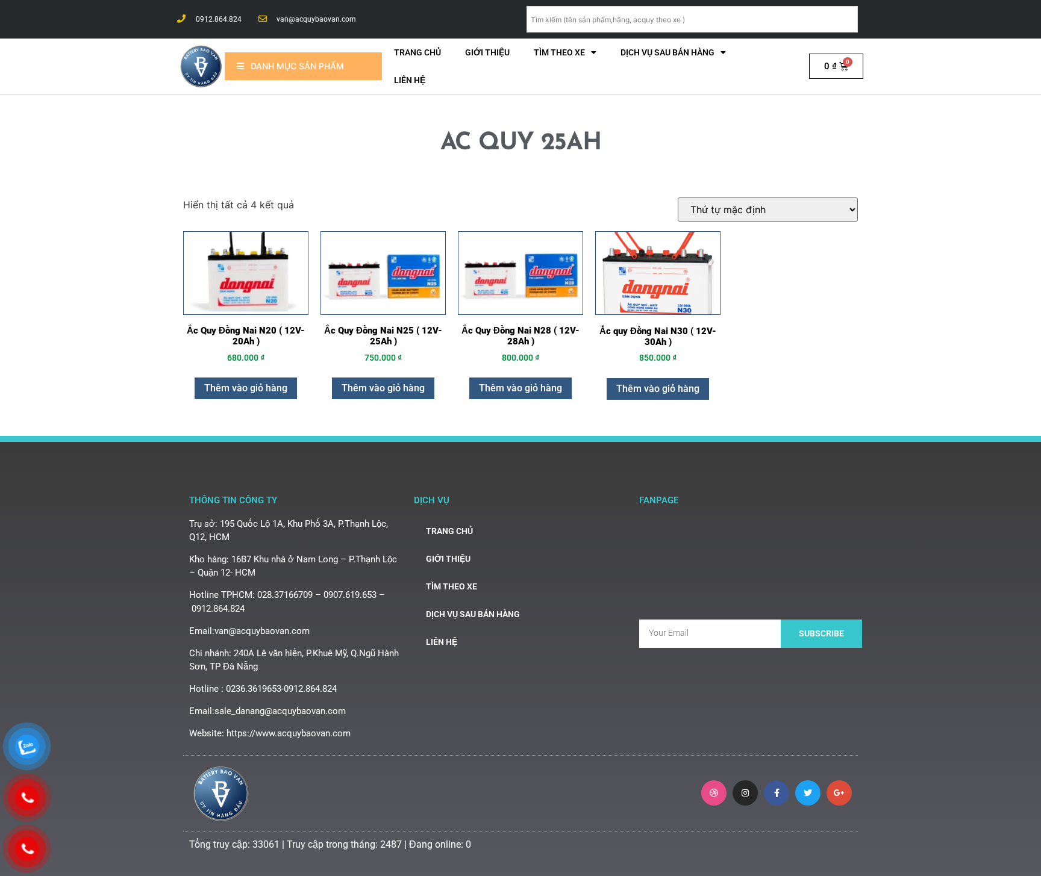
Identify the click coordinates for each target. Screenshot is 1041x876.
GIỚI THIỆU (487, 52)
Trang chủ (417, 52)
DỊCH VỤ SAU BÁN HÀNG (667, 52)
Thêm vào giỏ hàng (245, 388)
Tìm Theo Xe (559, 52)
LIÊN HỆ (409, 80)
